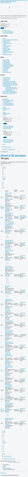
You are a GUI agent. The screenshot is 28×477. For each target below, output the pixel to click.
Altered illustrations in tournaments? (9, 404)
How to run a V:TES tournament (10, 92)
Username (3, 24)
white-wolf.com (14, 18)
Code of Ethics (6, 59)
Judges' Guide (6, 61)
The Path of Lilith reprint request (9, 214)
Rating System (6, 48)
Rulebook (5, 69)
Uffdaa (6, 390)
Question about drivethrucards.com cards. (9, 300)
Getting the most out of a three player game (9, 419)
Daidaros (7, 371)
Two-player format (7, 54)
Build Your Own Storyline (11, 88)
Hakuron (8, 233)
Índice (4, 107)
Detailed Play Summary (8, 66)
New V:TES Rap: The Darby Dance (9, 321)
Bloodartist (8, 384)
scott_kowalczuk (8, 218)
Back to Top (3, 473)
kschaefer (7, 360)
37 (3, 177)
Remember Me (4, 26)
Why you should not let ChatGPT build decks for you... (9, 224)
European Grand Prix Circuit (9, 82)
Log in (2, 28)
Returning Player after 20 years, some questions (9, 343)
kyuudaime (7, 208)
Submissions (6, 50)
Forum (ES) (5, 47)
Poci (13, 289)
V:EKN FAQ (6, 42)
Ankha (7, 211)
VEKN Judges (6, 62)
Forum (4, 44)
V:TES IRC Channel (7, 102)
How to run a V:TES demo (9, 93)
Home (4, 38)
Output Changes (6, 63)
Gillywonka (7, 348)
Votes (4, 53)
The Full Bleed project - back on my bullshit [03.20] (9, 267)
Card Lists (5, 70)
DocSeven (7, 229)
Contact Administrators (8, 52)
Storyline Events (6, 86)
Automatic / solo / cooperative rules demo (9, 367)
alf (7, 340)
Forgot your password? (8, 33)
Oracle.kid (7, 245)
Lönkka (8, 260)
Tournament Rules (7, 72)
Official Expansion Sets (8, 100)
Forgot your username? (8, 31)
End (4, 179)
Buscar (4, 109)
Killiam (6, 325)
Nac (13, 398)
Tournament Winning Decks (9, 81)
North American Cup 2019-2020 (10, 83)
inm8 (7, 201)
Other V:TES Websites (8, 105)
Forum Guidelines (7, 45)
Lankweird (7, 424)
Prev (4, 168)
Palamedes (7, 408)
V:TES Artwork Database (8, 103)
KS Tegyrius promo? (8, 286)
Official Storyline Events (11, 87)
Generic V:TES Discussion (13, 155)
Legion (6, 305)
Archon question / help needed (9, 386)
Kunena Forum (16, 462)
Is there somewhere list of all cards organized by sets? (9, 332)
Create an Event (6, 78)
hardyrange (8, 293)
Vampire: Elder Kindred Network (10, 39)
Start (4, 167)
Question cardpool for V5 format (9, 241)
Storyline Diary (9, 89)
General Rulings (6, 67)
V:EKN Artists (6, 101)
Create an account (7, 30)
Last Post (7, 199)
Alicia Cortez (8, 396)
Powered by (10, 462)
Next (4, 178)
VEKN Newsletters (7, 43)
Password (3, 25)
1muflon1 (7, 336)
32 (8, 283)
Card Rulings (6, 68)
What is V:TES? (6, 41)
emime (6, 256)
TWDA (6, 377)
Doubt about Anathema (7, 204)
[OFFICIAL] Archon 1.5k (8, 311)
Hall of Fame (6, 80)
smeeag (8, 276)
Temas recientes (6, 108)
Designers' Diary (6, 49)
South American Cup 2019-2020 (10, 84)
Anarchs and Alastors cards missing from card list (9, 355)
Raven (6, 198)
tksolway (7, 380)
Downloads (5, 99)
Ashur (7, 412)
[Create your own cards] (6, 2)
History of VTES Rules (8, 64)
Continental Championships (9, 91)
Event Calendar (6, 77)
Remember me (8, 121)
